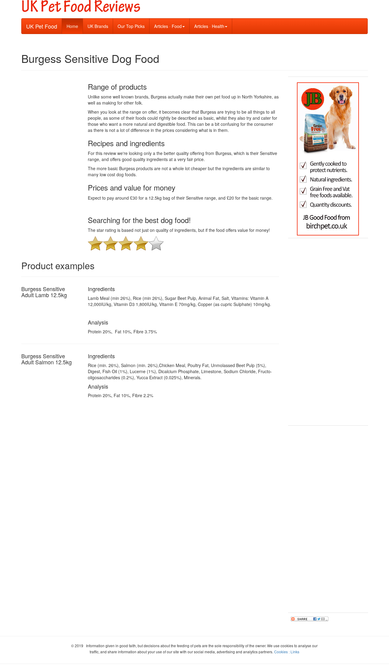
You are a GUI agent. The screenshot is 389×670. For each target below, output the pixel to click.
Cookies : (282, 651)
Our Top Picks (131, 26)
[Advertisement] (328, 332)
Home (75, 26)
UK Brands (98, 26)
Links (295, 651)
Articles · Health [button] (209, 26)
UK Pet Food (41, 26)
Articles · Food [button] (168, 26)
